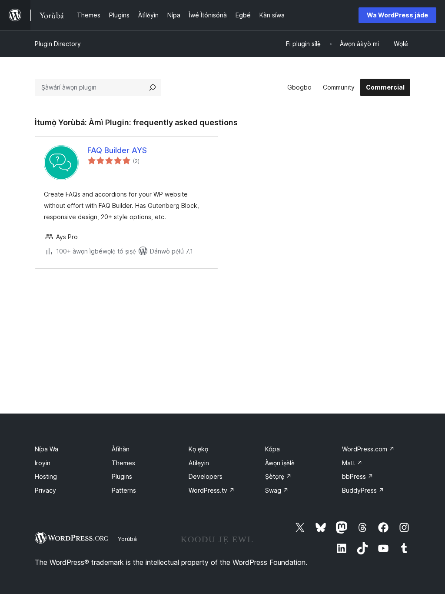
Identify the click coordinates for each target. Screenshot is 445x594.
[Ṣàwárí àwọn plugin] (152, 87)
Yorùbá (127, 538)
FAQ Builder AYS (117, 150)
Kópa (272, 449)
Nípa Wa (46, 449)
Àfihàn (121, 449)
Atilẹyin (199, 463)
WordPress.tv (212, 490)
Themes (123, 463)
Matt (352, 463)
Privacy (45, 490)
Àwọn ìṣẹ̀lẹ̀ (280, 463)
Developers (205, 476)
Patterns (124, 490)
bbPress (357, 476)
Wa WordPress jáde (397, 15)
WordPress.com (368, 449)
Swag (277, 490)
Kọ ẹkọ (198, 449)
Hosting (46, 476)
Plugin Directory (58, 43)
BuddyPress (363, 490)
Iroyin (42, 463)
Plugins (122, 476)
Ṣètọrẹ (278, 476)
